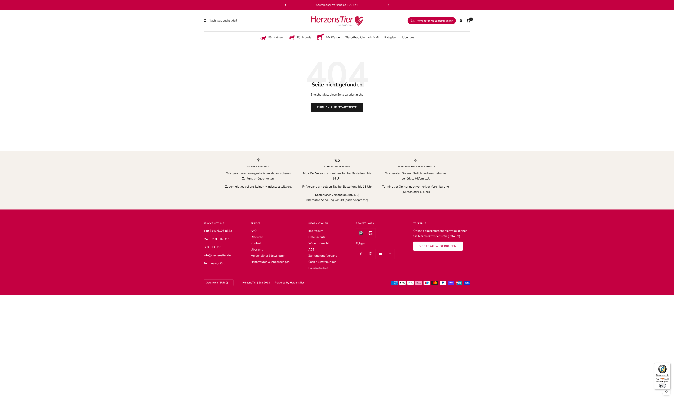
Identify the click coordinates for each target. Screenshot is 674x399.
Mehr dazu (358, 5)
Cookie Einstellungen (322, 262)
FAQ (254, 231)
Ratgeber (390, 38)
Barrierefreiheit (318, 268)
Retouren (257, 237)
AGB (311, 250)
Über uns (408, 38)
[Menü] (668, 365)
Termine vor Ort (214, 263)
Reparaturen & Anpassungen (270, 262)
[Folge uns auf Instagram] (370, 254)
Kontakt (256, 243)
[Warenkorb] (468, 20)
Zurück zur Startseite (337, 107)
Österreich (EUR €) (217, 282)
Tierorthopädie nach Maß (362, 38)
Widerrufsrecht (318, 243)
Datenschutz (316, 237)
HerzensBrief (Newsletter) (268, 256)
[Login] (460, 20)
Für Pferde (333, 38)
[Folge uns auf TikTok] (390, 254)
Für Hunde (304, 38)
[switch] (662, 386)
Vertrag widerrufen (438, 246)
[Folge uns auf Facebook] (361, 254)
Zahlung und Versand (322, 256)
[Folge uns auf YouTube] (380, 254)
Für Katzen (275, 38)
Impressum (315, 231)
